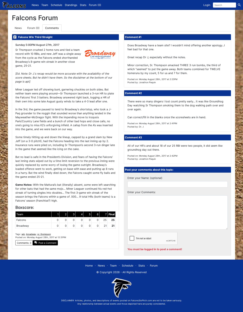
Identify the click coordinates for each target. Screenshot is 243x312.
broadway (31, 234)
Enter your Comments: (141, 192)
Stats (83, 5)
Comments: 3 (24, 242)
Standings (71, 5)
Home (89, 265)
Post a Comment (45, 242)
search (239, 5)
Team (44, 5)
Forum (33, 28)
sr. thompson (44, 234)
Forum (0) (95, 5)
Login (206, 5)
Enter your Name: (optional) (144, 178)
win (23, 234)
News (35, 5)
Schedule (56, 5)
